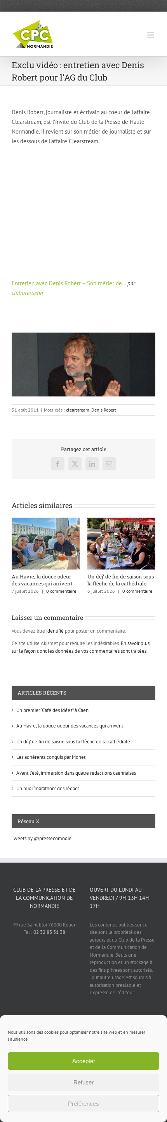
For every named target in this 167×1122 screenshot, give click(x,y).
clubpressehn (27, 293)
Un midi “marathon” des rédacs (47, 788)
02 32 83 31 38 (49, 932)
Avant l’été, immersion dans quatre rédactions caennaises (76, 773)
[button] (17, 556)
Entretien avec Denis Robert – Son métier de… (69, 283)
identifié (55, 631)
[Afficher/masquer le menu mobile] (151, 35)
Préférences (83, 1103)
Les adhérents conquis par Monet (50, 757)
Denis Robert (103, 410)
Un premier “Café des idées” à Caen (52, 710)
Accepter (83, 1061)
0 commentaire (61, 591)
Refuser (83, 1082)
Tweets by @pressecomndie (41, 838)
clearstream (77, 410)
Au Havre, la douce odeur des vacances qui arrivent (42, 580)
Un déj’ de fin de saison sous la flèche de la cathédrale (120, 580)
